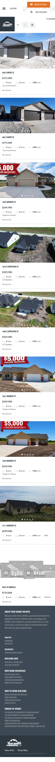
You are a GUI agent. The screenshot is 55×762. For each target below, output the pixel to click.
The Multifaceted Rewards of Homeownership (22, 712)
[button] (4, 8)
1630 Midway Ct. (9, 460)
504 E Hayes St (8, 72)
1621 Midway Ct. (9, 396)
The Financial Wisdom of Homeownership (20, 717)
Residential (6, 90)
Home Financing (11, 697)
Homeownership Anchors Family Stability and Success (25, 726)
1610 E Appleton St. (10, 266)
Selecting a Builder (12, 665)
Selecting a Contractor (13, 662)
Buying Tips (9, 643)
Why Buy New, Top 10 (12, 674)
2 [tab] (25, 66)
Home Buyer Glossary (13, 700)
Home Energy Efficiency (13, 677)
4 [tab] (30, 66)
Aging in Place (10, 702)
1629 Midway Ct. (9, 201)
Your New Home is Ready (14, 652)
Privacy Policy (23, 750)
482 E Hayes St (8, 137)
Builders (13, 8)
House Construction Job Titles (16, 694)
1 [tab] (22, 66)
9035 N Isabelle (9, 587)
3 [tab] (27, 66)
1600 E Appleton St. (10, 331)
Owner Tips (9, 640)
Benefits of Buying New (13, 682)
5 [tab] (32, 66)
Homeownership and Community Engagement (22, 723)
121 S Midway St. (9, 525)
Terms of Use (9, 750)
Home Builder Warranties (14, 680)
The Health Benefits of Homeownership (19, 715)
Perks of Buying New (12, 720)
